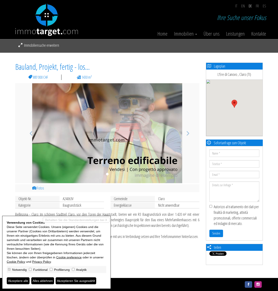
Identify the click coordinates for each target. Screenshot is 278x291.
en (243, 5)
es (264, 5)
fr (257, 5)
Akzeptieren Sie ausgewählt (76, 281)
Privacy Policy (41, 261)
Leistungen (235, 34)
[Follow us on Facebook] (248, 284)
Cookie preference (69, 257)
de (250, 5)
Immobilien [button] (184, 34)
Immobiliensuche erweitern (41, 45)
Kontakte (258, 34)
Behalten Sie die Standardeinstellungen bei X (76, 220)
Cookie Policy (16, 261)
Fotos (40, 188)
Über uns (212, 34)
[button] (29, 133)
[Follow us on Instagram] (258, 284)
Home (162, 34)
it (236, 5)
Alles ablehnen (43, 281)
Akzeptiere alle (18, 281)
